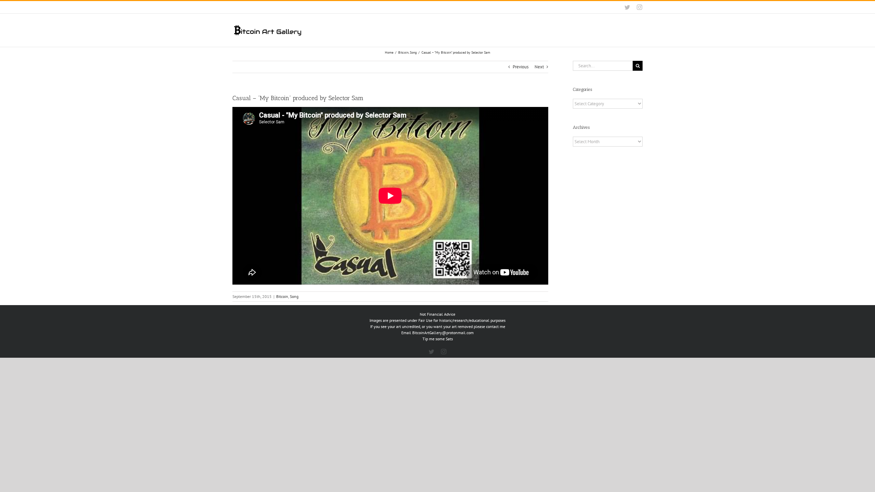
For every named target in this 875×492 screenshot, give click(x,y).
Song (294, 296)
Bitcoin (282, 296)
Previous (520, 67)
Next (539, 67)
